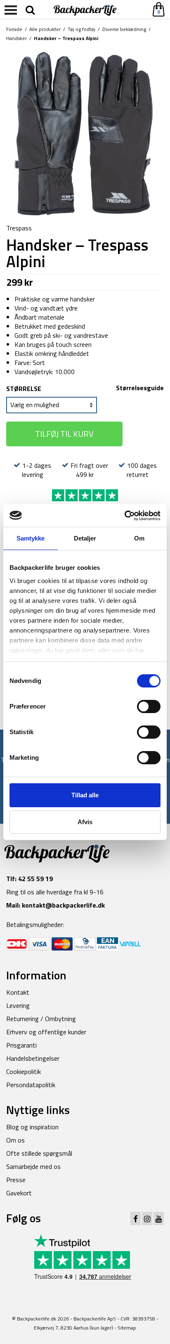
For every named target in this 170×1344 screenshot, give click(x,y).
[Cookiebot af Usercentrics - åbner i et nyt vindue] (124, 515)
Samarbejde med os (33, 1166)
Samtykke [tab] (31, 538)
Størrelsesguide (140, 387)
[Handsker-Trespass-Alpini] (85, 133)
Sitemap (127, 1328)
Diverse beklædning (124, 29)
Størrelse (23, 388)
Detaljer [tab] (85, 538)
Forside (14, 29)
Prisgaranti (21, 1045)
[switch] (149, 706)
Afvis (85, 821)
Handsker (16, 38)
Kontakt (17, 992)
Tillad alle (85, 795)
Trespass (19, 227)
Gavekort (19, 1193)
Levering (18, 1005)
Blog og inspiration (32, 1127)
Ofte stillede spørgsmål (39, 1153)
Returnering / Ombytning (41, 1019)
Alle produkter (45, 29)
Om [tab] (139, 538)
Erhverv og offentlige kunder (46, 1032)
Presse (16, 1180)
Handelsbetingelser (32, 1058)
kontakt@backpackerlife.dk (63, 905)
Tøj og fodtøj (81, 29)
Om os (15, 1140)
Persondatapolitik (30, 1085)
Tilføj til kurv (64, 433)
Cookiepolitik (23, 1071)
